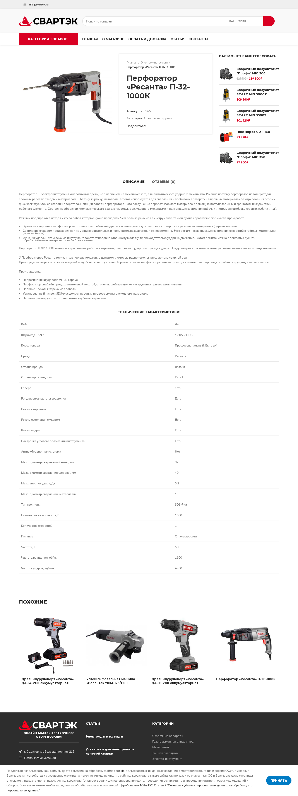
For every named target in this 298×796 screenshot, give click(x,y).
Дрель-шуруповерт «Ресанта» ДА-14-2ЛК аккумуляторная (47, 681)
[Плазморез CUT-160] (226, 137)
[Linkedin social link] (165, 126)
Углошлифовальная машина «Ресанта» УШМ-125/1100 (110, 681)
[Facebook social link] (150, 126)
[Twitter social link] (155, 126)
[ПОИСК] (269, 21)
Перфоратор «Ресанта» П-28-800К (246, 679)
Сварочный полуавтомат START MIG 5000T (257, 92)
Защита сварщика (165, 753)
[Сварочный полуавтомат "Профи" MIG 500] (226, 74)
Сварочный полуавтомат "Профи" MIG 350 (257, 155)
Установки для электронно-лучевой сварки (110, 751)
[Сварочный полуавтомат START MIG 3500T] (226, 116)
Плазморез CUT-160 (253, 132)
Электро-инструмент (154, 62)
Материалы (160, 747)
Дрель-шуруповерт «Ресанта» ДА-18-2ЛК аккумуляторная (177, 681)
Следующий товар (202, 65)
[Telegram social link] (170, 126)
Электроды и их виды (104, 736)
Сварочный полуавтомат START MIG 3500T (257, 113)
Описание (134, 182)
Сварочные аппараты (167, 735)
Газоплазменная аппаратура (173, 741)
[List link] (49, 751)
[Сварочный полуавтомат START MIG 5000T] (226, 95)
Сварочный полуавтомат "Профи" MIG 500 (257, 71)
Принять (279, 780)
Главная (132, 62)
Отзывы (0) (164, 182)
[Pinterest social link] (160, 126)
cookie (120, 770)
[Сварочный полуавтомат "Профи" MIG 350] (226, 158)
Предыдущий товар (194, 65)
